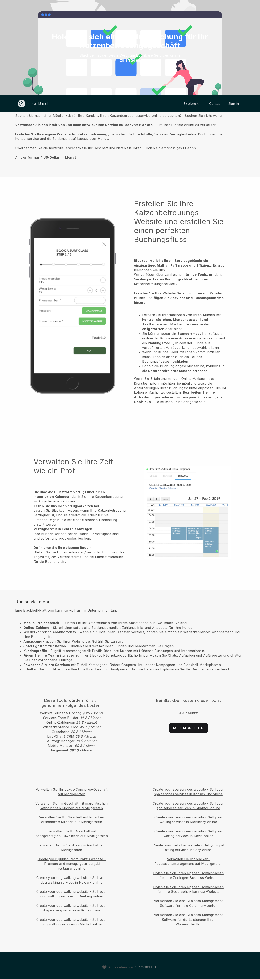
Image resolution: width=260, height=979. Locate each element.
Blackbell (144, 967)
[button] (130, 136)
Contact (215, 104)
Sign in (233, 104)
